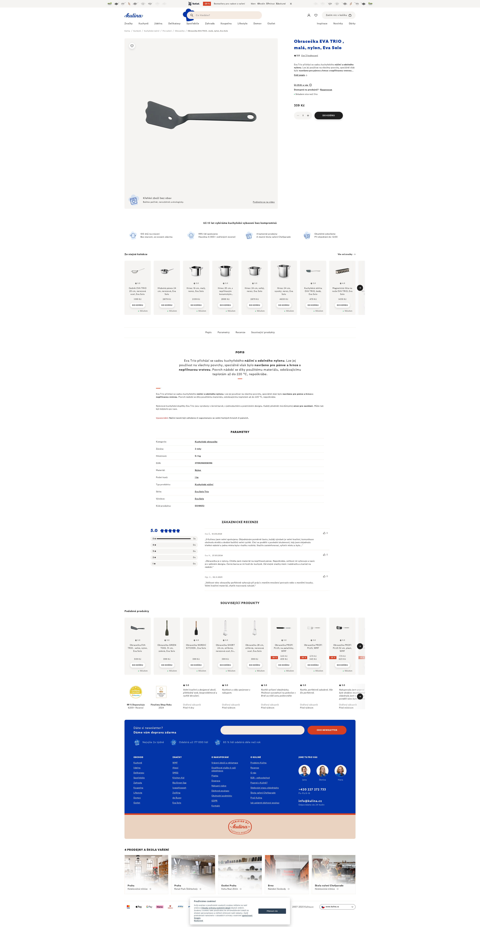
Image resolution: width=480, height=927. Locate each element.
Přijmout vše (272, 911)
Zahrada (138, 783)
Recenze (240, 332)
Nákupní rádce (219, 786)
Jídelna (137, 768)
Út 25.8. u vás (301, 85)
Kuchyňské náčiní (204, 485)
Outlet (137, 803)
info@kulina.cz (310, 801)
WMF (175, 763)
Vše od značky (345, 254)
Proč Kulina (256, 798)
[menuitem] (128, 24)
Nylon (198, 470)
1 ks (196, 477)
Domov (137, 798)
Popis (208, 332)
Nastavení (198, 921)
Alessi (175, 768)
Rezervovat (326, 90)
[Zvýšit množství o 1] (308, 115)
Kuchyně (138, 763)
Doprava (216, 781)
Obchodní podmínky (222, 796)
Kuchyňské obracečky (206, 442)
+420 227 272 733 (312, 789)
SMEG (175, 773)
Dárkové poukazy (220, 791)
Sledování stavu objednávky (264, 788)
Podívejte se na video (264, 202)
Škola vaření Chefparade (263, 793)
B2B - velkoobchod (260, 778)
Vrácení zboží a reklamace (225, 763)
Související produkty (263, 332)
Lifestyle (138, 793)
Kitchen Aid (178, 778)
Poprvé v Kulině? (259, 783)
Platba (215, 776)
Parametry (224, 332)
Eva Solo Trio (202, 492)
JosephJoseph (179, 788)
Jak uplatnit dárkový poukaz (264, 803)
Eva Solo (199, 499)
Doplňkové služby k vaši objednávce (224, 769)
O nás (253, 773)
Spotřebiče (139, 778)
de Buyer (176, 798)
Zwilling (176, 793)
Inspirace (322, 24)
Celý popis (299, 75)
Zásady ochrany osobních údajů (215, 908)
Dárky (352, 24)
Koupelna (138, 788)
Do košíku (328, 116)
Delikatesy (139, 773)
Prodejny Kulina (258, 763)
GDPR (215, 801)
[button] (138, 665)
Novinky (338, 24)
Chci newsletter (327, 730)
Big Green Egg (179, 783)
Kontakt (216, 806)
